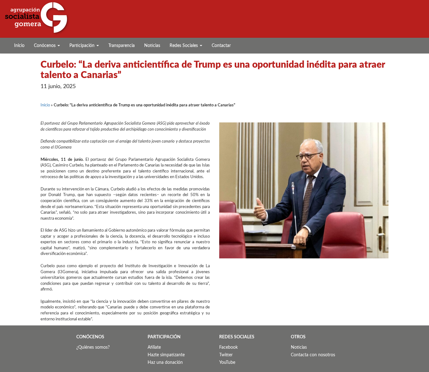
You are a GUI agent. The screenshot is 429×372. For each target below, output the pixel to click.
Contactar (221, 45)
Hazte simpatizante (166, 355)
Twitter (226, 355)
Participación (82, 45)
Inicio (19, 45)
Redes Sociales (184, 45)
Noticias (152, 45)
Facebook (228, 347)
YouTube (227, 362)
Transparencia (121, 45)
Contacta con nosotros (313, 355)
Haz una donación (165, 362)
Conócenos (45, 45)
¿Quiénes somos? (93, 347)
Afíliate (154, 347)
